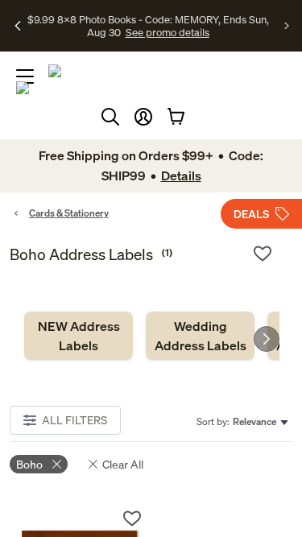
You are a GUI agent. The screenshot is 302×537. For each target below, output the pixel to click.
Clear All (122, 464)
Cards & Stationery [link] (69, 213)
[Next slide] (266, 339)
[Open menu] (25, 76)
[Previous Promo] (18, 26)
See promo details (167, 32)
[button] (143, 117)
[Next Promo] (287, 26)
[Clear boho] (57, 464)
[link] (78, 336)
